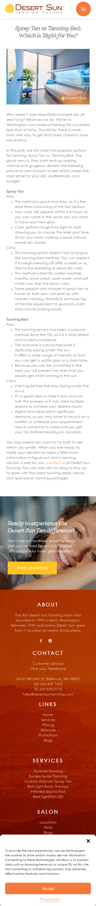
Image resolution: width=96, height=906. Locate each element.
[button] (88, 841)
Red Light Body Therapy (48, 786)
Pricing (48, 725)
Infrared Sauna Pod (48, 792)
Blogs (48, 740)
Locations (48, 822)
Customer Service (48, 664)
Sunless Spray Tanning (48, 776)
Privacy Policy (50, 899)
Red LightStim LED (48, 797)
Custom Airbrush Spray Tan (48, 781)
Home (48, 715)
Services (48, 720)
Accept (48, 888)
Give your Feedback (48, 669)
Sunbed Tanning (48, 771)
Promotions (48, 735)
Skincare (48, 730)
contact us (55, 463)
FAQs (48, 827)
